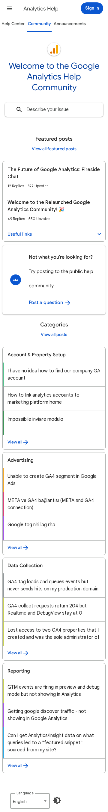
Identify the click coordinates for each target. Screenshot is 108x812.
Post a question (46, 303)
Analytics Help (40, 8)
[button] (9, 8)
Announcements (70, 23)
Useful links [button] (20, 234)
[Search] (19, 109)
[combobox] (54, 109)
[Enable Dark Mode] (57, 800)
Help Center (13, 23)
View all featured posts (54, 148)
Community (39, 23)
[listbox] (30, 801)
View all (15, 442)
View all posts (54, 334)
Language (25, 793)
